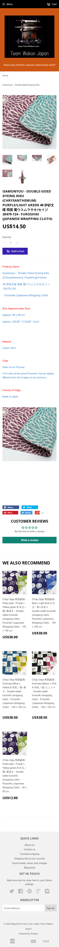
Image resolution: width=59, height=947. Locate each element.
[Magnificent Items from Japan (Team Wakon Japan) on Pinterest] (29, 892)
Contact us (29, 849)
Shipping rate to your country (29, 858)
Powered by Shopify (28, 933)
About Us (30, 844)
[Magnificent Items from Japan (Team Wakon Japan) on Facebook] (20, 892)
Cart (54, 4)
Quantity (6, 237)
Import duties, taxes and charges (29, 863)
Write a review (29, 540)
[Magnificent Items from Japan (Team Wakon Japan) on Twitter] (11, 892)
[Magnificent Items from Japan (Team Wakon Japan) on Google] (38, 892)
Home (5, 75)
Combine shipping (29, 853)
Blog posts (29, 867)
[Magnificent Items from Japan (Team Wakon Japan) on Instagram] (47, 892)
